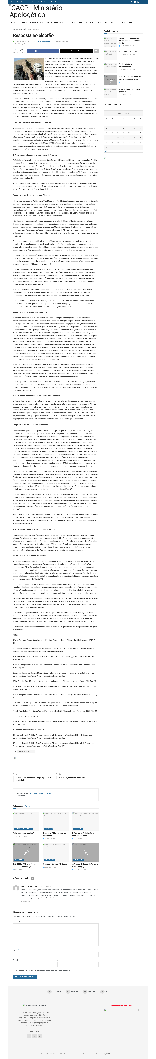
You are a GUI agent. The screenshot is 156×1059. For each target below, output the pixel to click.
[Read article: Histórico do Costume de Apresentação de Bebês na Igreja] (110, 42)
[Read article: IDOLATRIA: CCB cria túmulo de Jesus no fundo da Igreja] (26, 852)
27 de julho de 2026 (20, 870)
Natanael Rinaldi (37, 2)
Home (13, 23)
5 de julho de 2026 (50, 867)
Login (145, 2)
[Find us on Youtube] (135, 2)
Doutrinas (36, 29)
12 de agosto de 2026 (21, 836)
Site (58, 960)
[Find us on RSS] (138, 2)
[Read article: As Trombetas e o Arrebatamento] (110, 68)
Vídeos (120, 23)
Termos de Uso (49, 2)
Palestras (109, 23)
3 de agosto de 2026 (80, 839)
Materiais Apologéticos (89, 23)
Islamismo (27, 29)
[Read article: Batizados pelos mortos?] (26, 821)
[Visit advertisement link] (56, 762)
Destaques (48, 828)
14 (134, 133)
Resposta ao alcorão (25, 751)
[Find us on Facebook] (128, 2)
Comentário (18, 921)
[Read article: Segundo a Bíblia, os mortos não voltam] (56, 821)
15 (140, 133)
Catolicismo (49, 859)
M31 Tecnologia (111, 1054)
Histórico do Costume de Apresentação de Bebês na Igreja (130, 40)
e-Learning (27, 2)
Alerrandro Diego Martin (30, 886)
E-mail (16, 960)
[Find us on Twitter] (131, 2)
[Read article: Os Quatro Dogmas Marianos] (56, 852)
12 (123, 133)
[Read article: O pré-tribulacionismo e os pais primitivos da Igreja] (110, 80)
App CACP (20, 2)
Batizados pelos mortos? (23, 833)
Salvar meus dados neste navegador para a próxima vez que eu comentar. (43, 970)
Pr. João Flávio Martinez (43, 41)
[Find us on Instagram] (40, 1036)
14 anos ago (47, 886)
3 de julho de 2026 (79, 870)
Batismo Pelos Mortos (24, 828)
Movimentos (35, 23)
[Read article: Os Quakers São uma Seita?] (110, 55)
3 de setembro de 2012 (62, 41)
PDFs (130, 23)
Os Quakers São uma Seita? (130, 51)
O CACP (11, 2)
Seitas (22, 23)
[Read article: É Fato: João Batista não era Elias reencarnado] (85, 821)
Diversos (70, 23)
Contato (57, 2)
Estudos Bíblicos (53, 23)
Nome (16, 950)
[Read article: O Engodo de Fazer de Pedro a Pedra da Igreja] (85, 852)
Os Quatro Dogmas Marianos (55, 864)
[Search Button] (146, 23)
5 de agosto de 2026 (50, 839)
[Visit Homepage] (41, 11)
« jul (105, 151)
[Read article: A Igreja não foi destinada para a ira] (110, 93)
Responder (26, 901)
